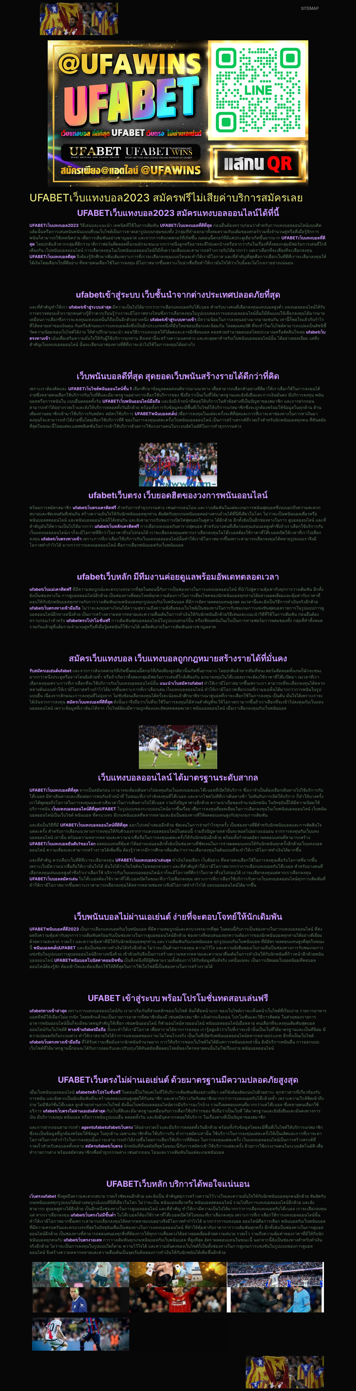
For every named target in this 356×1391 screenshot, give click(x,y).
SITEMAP (310, 8)
